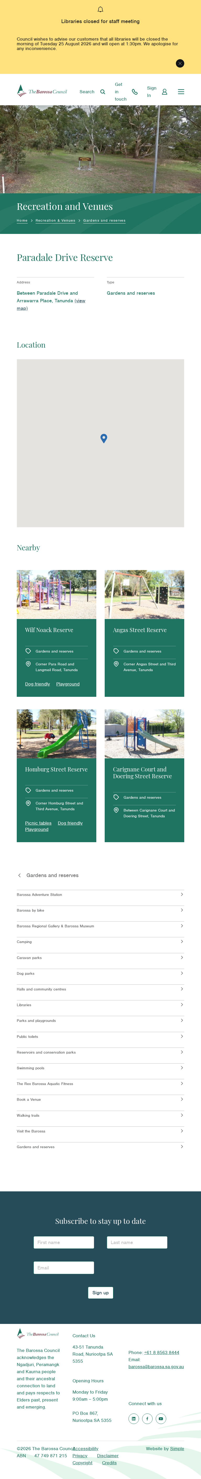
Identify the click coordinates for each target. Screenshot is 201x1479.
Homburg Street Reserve (56, 770)
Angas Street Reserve (140, 630)
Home (22, 220)
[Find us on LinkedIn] (134, 1419)
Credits (109, 1463)
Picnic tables (38, 823)
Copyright (82, 1463)
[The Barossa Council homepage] (42, 91)
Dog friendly (37, 684)
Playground (68, 684)
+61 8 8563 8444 (161, 1352)
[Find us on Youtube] (161, 1419)
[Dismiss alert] (180, 63)
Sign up (100, 1293)
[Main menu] (181, 91)
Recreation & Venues (56, 220)
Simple (177, 1448)
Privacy (79, 1456)
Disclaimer (108, 1456)
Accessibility (85, 1448)
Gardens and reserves (104, 220)
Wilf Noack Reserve (49, 630)
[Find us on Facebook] (147, 1419)
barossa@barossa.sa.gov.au (156, 1367)
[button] (103, 439)
